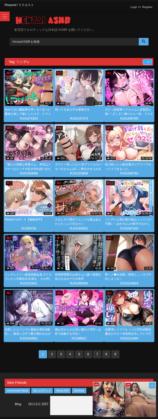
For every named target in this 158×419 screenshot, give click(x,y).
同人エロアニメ (42, 390)
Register (147, 6)
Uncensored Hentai (17, 390)
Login (133, 6)
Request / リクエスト (19, 5)
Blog (18, 404)
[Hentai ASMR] (83, 21)
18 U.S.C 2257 (38, 404)
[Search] (144, 41)
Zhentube (79, 390)
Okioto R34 (62, 390)
